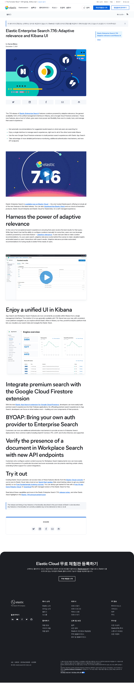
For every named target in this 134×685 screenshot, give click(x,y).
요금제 (62, 8)
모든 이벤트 (115, 634)
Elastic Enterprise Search (29, 113)
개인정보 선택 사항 (77, 672)
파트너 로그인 (76, 609)
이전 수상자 (115, 625)
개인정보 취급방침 (25, 662)
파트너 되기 (75, 615)
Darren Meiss (12, 44)
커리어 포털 (46, 628)
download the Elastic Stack (54, 206)
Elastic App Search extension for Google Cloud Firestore (37, 405)
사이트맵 (33, 662)
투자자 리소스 (116, 606)
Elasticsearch (83, 569)
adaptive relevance (44, 235)
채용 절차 (45, 631)
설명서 (68, 8)
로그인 (127, 2)
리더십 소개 (46, 609)
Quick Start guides (46, 482)
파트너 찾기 (75, 606)
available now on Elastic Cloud (36, 204)
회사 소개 (100, 2)
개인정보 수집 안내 (66, 672)
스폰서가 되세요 (117, 631)
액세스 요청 (75, 612)
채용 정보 (45, 625)
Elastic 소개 (46, 606)
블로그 (9, 14)
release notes (64, 492)
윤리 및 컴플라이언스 (78, 637)
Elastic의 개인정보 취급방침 (81, 631)
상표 (12, 662)
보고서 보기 (42, 2)
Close (99, 40)
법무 (72, 625)
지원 (111, 2)
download (27, 487)
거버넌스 (114, 609)
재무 (112, 612)
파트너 (106, 2)
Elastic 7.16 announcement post (33, 495)
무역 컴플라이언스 (77, 634)
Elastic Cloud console (74, 480)
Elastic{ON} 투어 (117, 628)
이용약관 (17, 662)
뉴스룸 (44, 615)
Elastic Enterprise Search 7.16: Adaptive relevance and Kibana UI (109, 34)
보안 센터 (74, 628)
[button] (125, 23)
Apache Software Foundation (72, 669)
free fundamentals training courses (30, 484)
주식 (112, 615)
